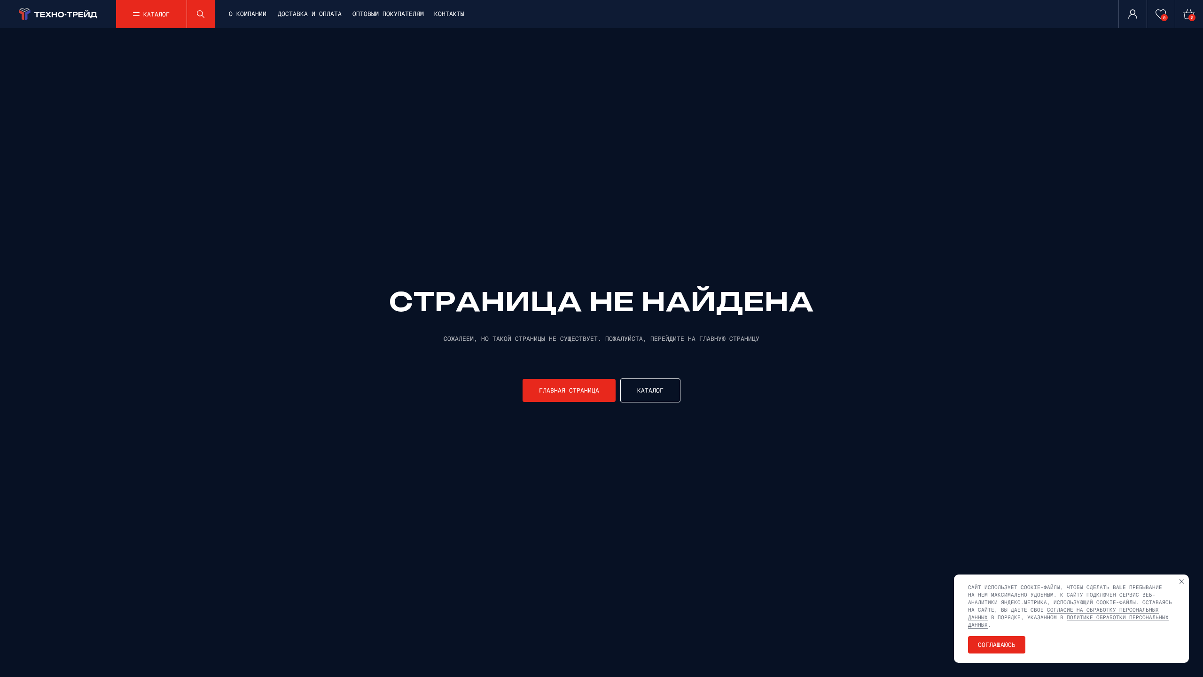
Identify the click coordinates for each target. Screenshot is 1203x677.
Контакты (449, 14)
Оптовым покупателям (388, 14)
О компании (247, 14)
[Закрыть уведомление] (1182, 581)
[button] (151, 14)
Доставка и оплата (310, 14)
